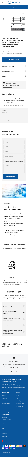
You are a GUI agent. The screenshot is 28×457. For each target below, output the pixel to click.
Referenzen (4, 400)
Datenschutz (5, 431)
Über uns (4, 395)
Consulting (18, 400)
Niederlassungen (6, 403)
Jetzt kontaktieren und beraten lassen (14, 251)
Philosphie (4, 398)
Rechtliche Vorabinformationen (6, 418)
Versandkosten (10, 53)
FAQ (17, 398)
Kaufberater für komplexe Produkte (20, 407)
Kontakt (17, 395)
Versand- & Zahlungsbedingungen (7, 423)
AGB (3, 428)
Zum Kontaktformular (7, 87)
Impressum (4, 433)
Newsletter (4, 436)
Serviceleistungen (20, 403)
